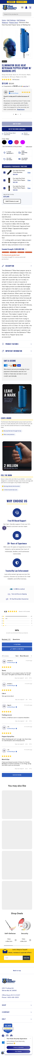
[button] (17, 79)
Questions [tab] (16, 633)
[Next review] (21, 108)
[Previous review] (13, 108)
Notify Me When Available (17, 123)
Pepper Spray (13, 23)
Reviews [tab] (6, 633)
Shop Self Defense (20, 1)
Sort (17, 650)
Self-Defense (11, 20)
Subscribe (26, 951)
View (29, 167)
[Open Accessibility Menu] (4, 528)
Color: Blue (5, 133)
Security (24, 927)
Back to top (17, 964)
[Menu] (22, 7)
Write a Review (18, 643)
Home (4, 20)
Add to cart (17, 118)
